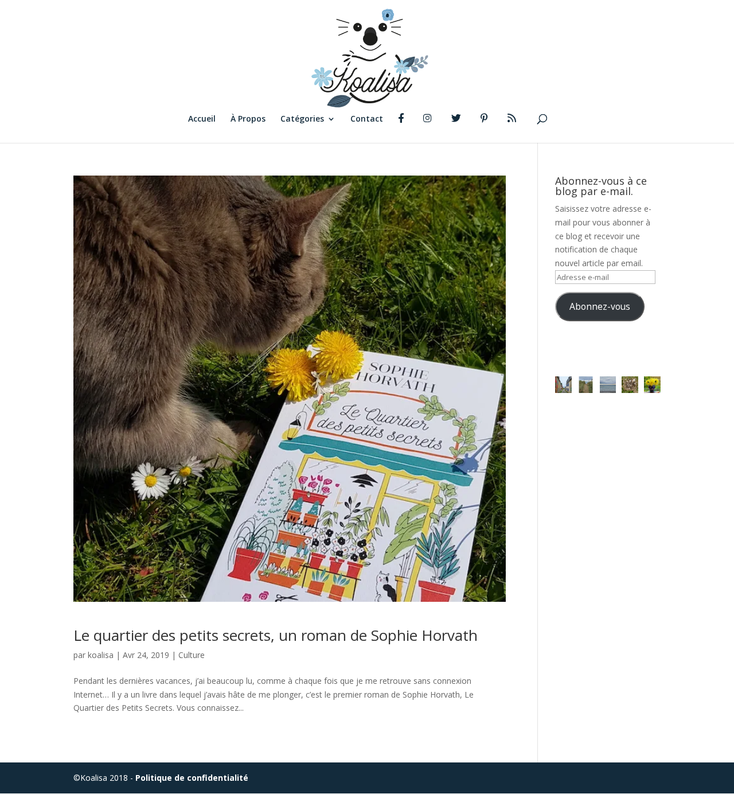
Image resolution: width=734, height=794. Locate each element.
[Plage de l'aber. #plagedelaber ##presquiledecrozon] (608, 384)
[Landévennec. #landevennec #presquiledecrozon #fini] (563, 384)
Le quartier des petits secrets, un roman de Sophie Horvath (275, 635)
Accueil (202, 119)
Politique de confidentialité (191, 777)
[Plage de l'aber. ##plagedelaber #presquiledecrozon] (585, 384)
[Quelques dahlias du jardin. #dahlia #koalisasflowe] (652, 384)
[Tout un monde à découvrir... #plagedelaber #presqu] (630, 384)
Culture (191, 654)
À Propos (248, 119)
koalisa (101, 654)
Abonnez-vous (599, 306)
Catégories (302, 119)
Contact (366, 119)
